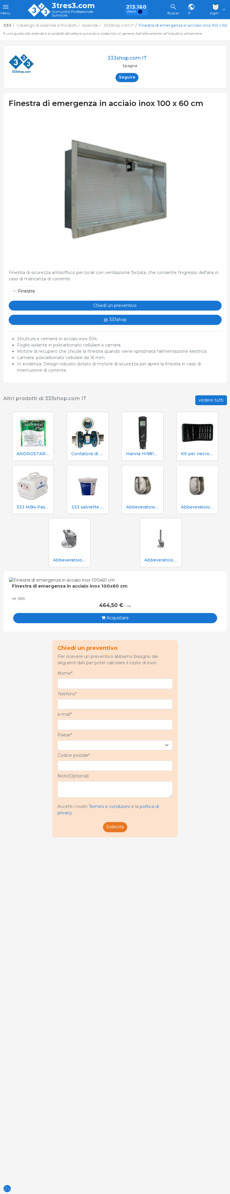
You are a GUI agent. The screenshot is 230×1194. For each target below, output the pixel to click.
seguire (127, 77)
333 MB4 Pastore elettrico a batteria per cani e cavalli (32, 507)
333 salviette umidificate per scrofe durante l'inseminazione (87, 507)
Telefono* (67, 694)
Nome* (65, 673)
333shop (117, 319)
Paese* (65, 735)
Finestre (26, 291)
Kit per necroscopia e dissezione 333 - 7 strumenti (197, 453)
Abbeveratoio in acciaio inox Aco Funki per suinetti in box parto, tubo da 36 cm (160, 560)
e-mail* (65, 714)
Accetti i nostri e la (108, 809)
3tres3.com (73, 5)
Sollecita (115, 827)
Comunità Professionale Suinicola (72, 13)
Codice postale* (74, 755)
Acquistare (117, 618)
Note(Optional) (73, 776)
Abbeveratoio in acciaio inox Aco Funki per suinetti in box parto (69, 560)
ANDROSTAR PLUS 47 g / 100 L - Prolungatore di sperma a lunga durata (32, 453)
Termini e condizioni (109, 806)
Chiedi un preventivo (115, 305)
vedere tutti (211, 400)
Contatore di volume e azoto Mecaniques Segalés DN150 (87, 453)
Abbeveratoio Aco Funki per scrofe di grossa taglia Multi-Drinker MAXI (142, 507)
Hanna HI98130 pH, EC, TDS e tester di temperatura (142, 453)
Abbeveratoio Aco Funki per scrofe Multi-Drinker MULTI (197, 507)
